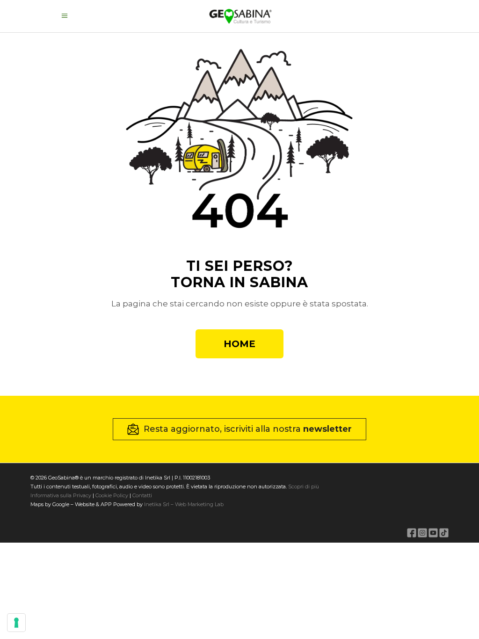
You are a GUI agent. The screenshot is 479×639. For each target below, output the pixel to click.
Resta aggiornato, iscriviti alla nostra (248, 429)
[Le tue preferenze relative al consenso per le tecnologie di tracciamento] (16, 623)
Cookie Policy (111, 495)
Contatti (141, 495)
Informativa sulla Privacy (60, 495)
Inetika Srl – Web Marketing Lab (184, 504)
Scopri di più (303, 486)
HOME (239, 343)
